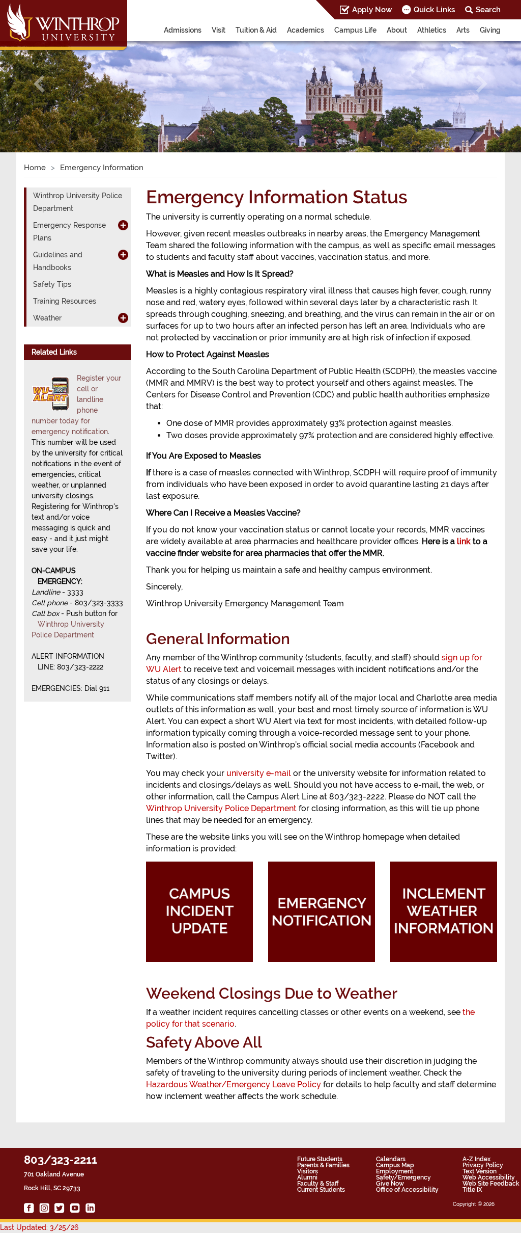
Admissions (182, 30)
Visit (218, 30)
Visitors (307, 1171)
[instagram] (44, 1208)
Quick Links (434, 9)
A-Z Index (476, 1159)
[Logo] (64, 26)
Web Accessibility (488, 1177)
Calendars (391, 1159)
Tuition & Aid (256, 30)
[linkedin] (90, 1208)
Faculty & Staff (317, 1183)
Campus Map (395, 1165)
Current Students (321, 1189)
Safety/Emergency (403, 1177)
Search (488, 9)
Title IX (472, 1189)
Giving (490, 30)
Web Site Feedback (490, 1183)
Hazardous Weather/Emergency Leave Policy (233, 1084)
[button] (39, 83)
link (464, 541)
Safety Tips (52, 284)
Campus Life (355, 30)
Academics (305, 30)
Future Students (319, 1159)
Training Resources (64, 301)
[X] (59, 1208)
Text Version (479, 1171)
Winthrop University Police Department (221, 808)
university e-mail (258, 773)
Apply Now (372, 9)
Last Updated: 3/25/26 (39, 1227)
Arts (463, 30)
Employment (394, 1171)
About (397, 30)
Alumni (307, 1177)
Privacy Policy (482, 1165)
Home (35, 167)
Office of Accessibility (407, 1189)
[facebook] (29, 1208)
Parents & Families (323, 1165)
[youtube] (75, 1208)
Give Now (390, 1183)
